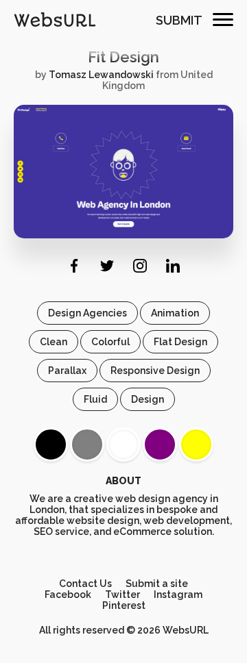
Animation (175, 313)
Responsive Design (155, 370)
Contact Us (85, 583)
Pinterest (123, 605)
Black (51, 444)
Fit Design (123, 57)
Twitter (122, 594)
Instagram (178, 594)
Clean (53, 341)
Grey (87, 444)
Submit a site (157, 583)
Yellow (196, 444)
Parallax (67, 370)
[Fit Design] (123, 234)
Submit (179, 20)
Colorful (110, 341)
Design (147, 399)
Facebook (68, 594)
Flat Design (180, 341)
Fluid (95, 399)
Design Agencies (87, 313)
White (123, 444)
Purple (160, 444)
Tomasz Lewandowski (101, 74)
